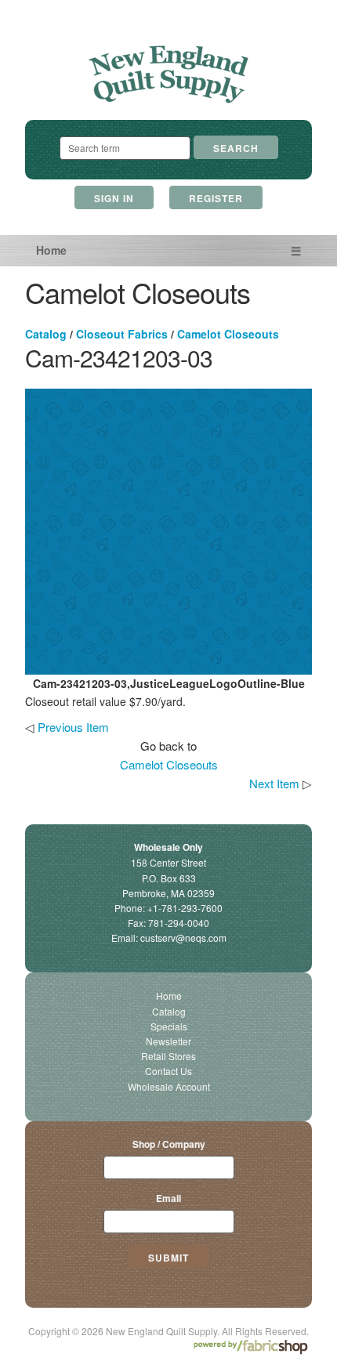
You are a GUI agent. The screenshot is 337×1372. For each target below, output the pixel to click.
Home (51, 250)
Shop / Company (168, 1144)
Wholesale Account (169, 1086)
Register (216, 198)
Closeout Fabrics (122, 334)
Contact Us (168, 1070)
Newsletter (168, 1041)
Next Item (274, 783)
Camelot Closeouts (228, 334)
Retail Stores (168, 1055)
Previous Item (73, 727)
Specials (168, 1026)
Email (168, 1198)
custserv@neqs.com (183, 937)
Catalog (46, 334)
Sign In (114, 198)
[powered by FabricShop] (250, 1347)
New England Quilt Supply (169, 74)
